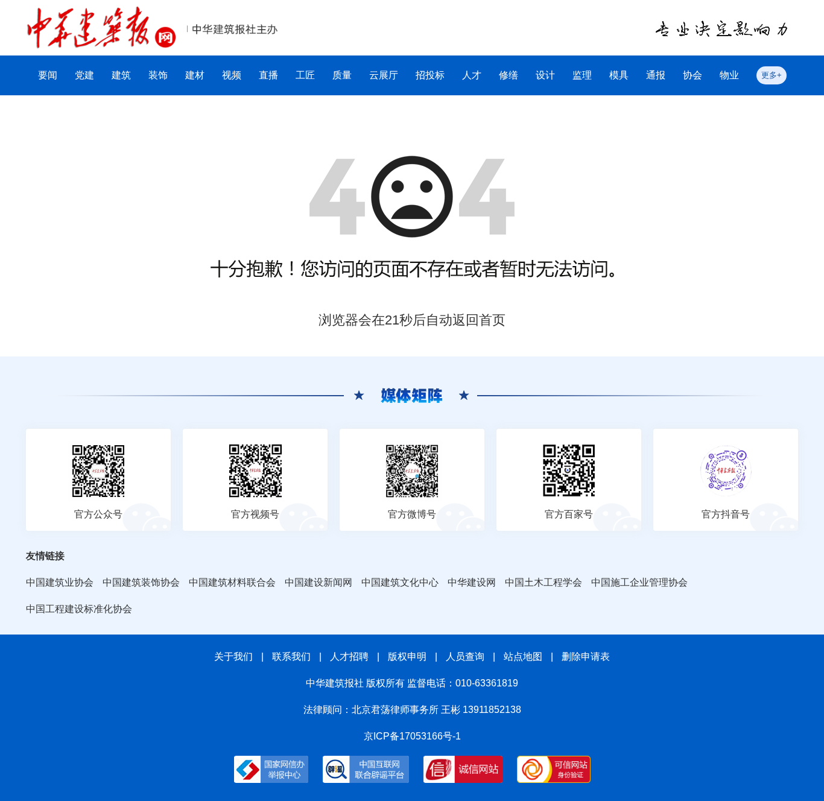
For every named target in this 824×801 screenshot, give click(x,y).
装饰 (158, 75)
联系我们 (291, 656)
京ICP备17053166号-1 (412, 736)
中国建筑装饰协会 (141, 582)
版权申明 (407, 656)
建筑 (121, 75)
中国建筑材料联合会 (232, 582)
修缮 (508, 75)
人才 (471, 75)
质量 (342, 75)
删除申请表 (586, 656)
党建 (84, 75)
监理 (582, 75)
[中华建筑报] (101, 13)
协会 (692, 75)
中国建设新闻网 (318, 582)
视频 (231, 75)
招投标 (430, 75)
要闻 (47, 75)
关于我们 (233, 656)
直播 (268, 75)
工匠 (305, 75)
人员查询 (465, 656)
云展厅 (383, 75)
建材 (194, 75)
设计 (545, 75)
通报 (655, 75)
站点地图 (523, 656)
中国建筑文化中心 (400, 582)
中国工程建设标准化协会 (79, 609)
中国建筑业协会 (59, 582)
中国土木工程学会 (543, 582)
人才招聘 (349, 656)
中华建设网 (472, 582)
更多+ (771, 75)
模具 (619, 75)
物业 (729, 75)
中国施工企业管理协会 (639, 582)
